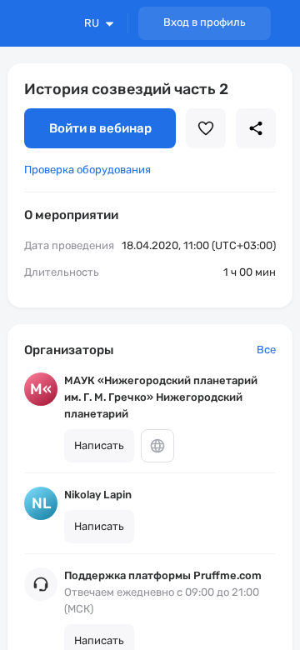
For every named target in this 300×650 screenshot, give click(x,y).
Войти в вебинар (100, 128)
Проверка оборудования (87, 169)
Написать (99, 445)
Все (266, 349)
